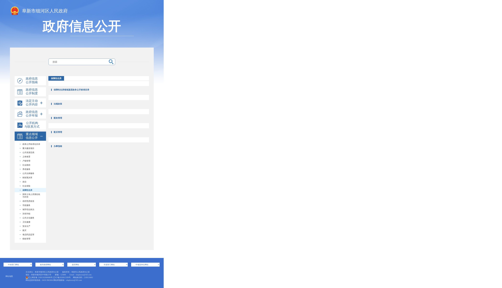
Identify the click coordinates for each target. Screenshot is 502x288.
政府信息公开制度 (32, 91)
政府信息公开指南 (32, 80)
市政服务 (26, 205)
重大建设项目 (28, 148)
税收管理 (26, 239)
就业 (24, 182)
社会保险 (26, 186)
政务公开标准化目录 (31, 144)
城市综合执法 (28, 209)
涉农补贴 (26, 214)
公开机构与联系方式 (31, 124)
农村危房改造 (28, 201)
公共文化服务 (28, 218)
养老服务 (26, 169)
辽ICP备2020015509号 (62, 277)
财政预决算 (27, 178)
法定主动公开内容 (32, 102)
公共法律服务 (28, 173)
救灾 (24, 230)
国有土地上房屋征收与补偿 (31, 195)
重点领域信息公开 (32, 136)
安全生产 (26, 226)
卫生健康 (26, 222)
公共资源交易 (28, 152)
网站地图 (9, 276)
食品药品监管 (28, 235)
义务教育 (26, 157)
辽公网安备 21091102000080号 (40, 277)
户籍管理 (26, 161)
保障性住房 (27, 190)
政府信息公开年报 (32, 113)
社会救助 (26, 165)
